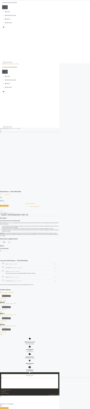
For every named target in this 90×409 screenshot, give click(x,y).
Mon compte (9, 22)
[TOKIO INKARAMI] (4, 251)
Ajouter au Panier (4, 205)
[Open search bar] (3, 61)
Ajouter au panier (6, 296)
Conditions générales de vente (5, 390)
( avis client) (7, 194)
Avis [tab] (27, 214)
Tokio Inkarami (5, 128)
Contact (8, 19)
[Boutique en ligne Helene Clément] (10, 63)
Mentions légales (3, 391)
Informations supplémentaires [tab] (14, 214)
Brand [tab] (23, 214)
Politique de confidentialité (5, 393)
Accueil (8, 11)
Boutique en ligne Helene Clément (9, 2)
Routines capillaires (11, 15)
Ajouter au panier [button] (6, 307)
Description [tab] (3, 214)
